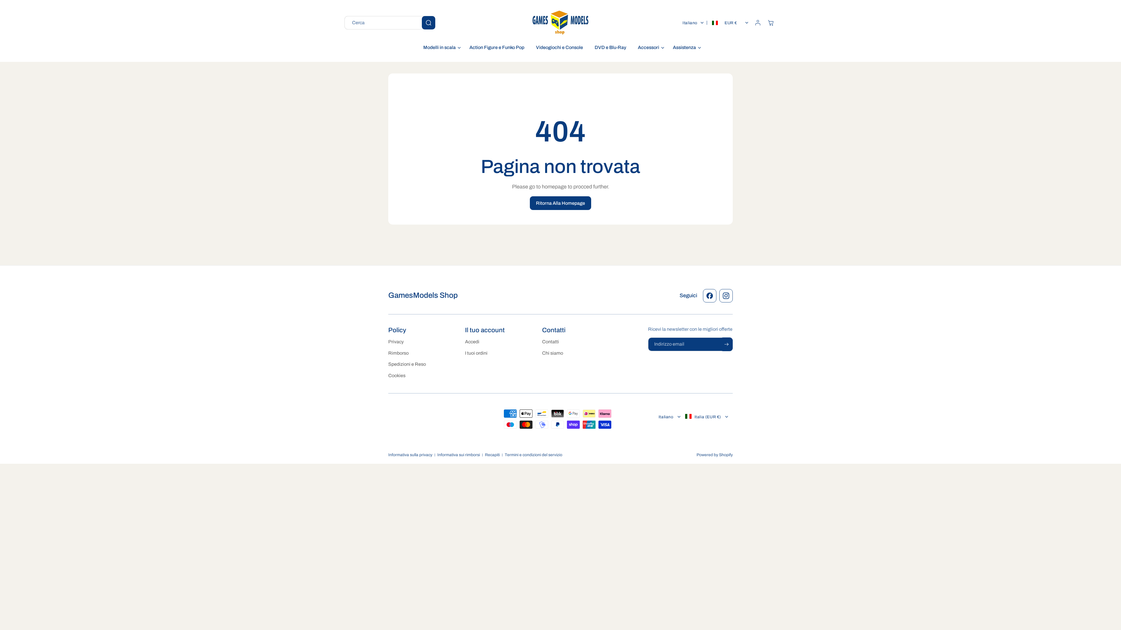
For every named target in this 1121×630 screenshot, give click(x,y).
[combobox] (390, 22)
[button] (440, 47)
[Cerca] (428, 22)
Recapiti (492, 455)
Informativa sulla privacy (410, 455)
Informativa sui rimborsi (458, 455)
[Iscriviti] (726, 344)
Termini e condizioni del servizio (533, 455)
